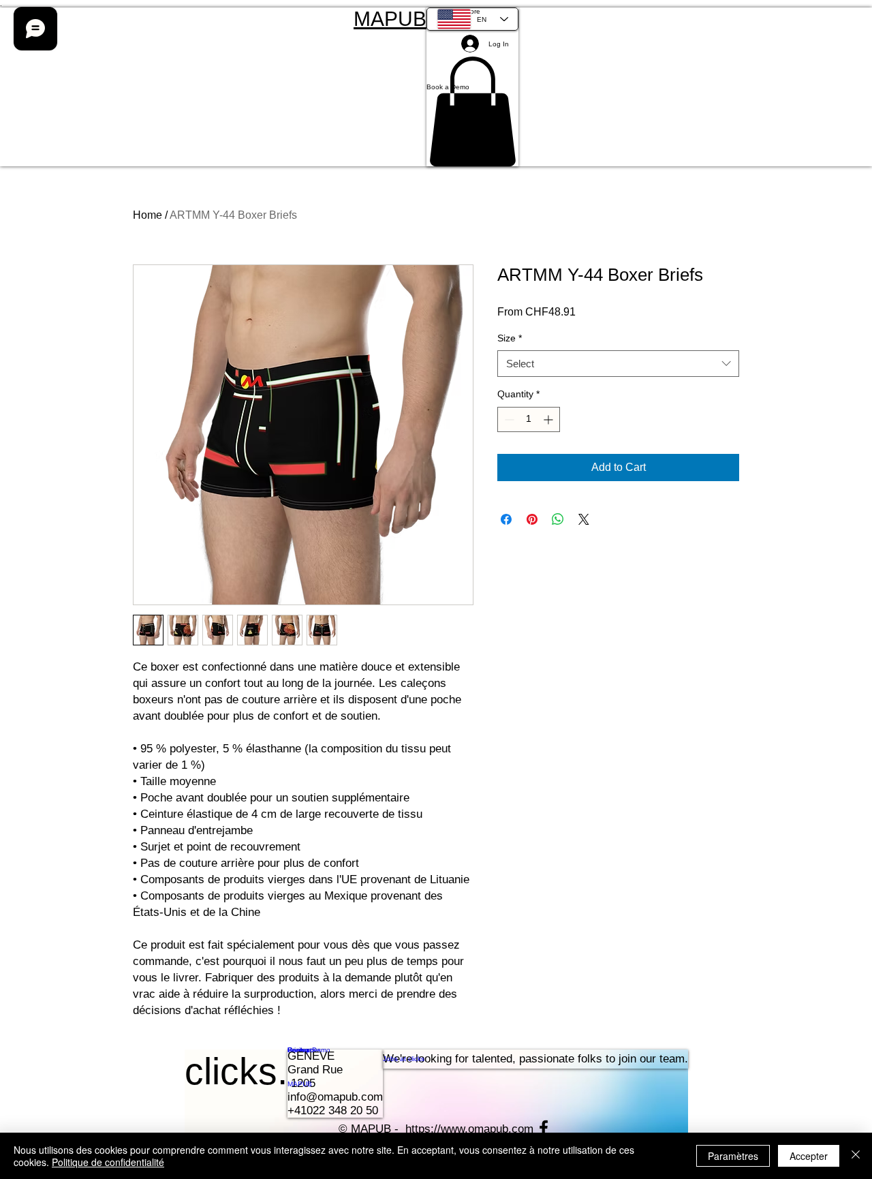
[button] (472, 86)
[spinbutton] (528, 419)
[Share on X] (584, 519)
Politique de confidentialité (108, 1162)
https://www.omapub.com (469, 1128)
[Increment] (549, 419)
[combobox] (618, 363)
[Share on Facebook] (506, 519)
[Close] (855, 1156)
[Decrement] (507, 419)
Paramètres (733, 1156)
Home (147, 215)
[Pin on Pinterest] (532, 519)
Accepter (809, 1156)
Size (509, 338)
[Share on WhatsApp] (558, 519)
